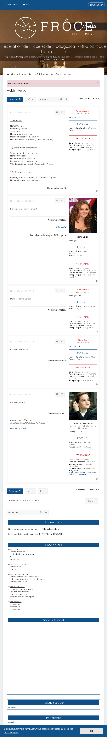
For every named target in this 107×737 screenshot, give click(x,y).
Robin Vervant (18, 90)
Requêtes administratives (21, 589)
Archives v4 (15, 609)
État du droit (15, 569)
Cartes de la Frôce (18, 581)
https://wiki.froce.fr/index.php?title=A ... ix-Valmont (82, 474)
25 (80, 117)
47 (80, 346)
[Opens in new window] (61, 226)
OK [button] (91, 731)
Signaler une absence (19, 591)
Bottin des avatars (18, 594)
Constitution (15, 566)
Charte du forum (17, 551)
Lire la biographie (18, 428)
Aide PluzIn (15, 559)
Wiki (11, 556)
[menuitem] (26, 4)
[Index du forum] (53, 28)
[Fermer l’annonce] (98, 82)
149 (80, 432)
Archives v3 (15, 606)
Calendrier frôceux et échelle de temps (27, 579)
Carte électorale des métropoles (25, 576)
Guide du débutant (18, 554)
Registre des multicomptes (22, 596)
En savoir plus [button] (11, 732)
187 (80, 241)
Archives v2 (15, 604)
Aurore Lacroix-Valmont (83, 423)
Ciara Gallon (82, 237)
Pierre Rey (82, 340)
